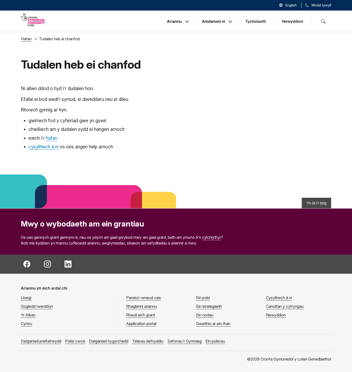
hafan (51, 138)
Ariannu (174, 21)
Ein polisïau (215, 341)
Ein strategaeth (209, 306)
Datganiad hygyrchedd (108, 341)
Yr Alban (28, 315)
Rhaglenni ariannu (141, 306)
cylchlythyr (211, 237)
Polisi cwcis (75, 341)
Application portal (141, 323)
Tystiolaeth (255, 21)
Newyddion (292, 21)
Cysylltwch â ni (279, 297)
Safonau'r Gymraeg (184, 341)
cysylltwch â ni (43, 147)
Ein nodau (204, 315)
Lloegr (26, 297)
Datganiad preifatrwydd (41, 341)
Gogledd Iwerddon (37, 306)
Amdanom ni (213, 21)
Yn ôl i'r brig (316, 203)
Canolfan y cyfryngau (285, 306)
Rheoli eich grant (140, 315)
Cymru (26, 323)
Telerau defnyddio (148, 341)
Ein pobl (203, 297)
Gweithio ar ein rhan (213, 323)
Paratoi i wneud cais (143, 297)
